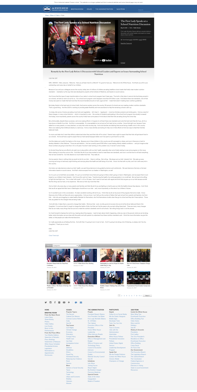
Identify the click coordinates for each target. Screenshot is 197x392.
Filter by (49, 246)
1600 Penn (121, 9)
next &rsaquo (147, 296)
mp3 (140, 39)
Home (55, 9)
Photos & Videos (55, 15)
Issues (89, 9)
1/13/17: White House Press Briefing (83, 286)
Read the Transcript (126, 43)
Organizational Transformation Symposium (138, 286)
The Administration (104, 9)
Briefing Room (77, 9)
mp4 (130, 39)
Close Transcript (54, 235)
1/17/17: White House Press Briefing (83, 263)
